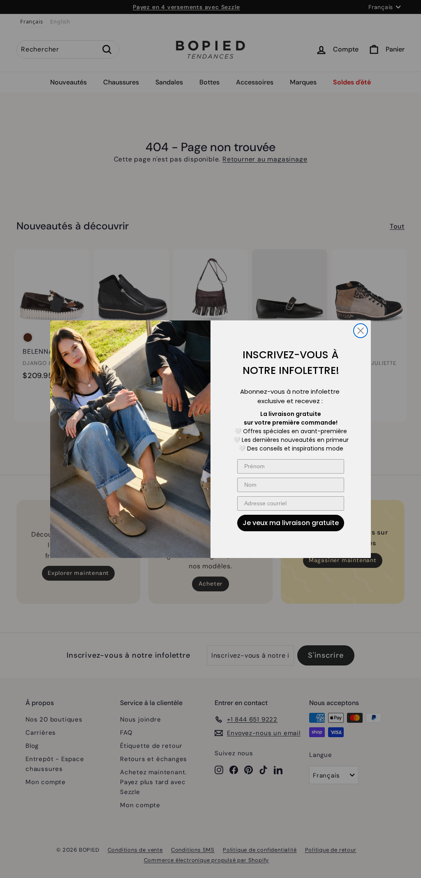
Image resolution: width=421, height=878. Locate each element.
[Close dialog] (361, 331)
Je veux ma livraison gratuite (291, 523)
